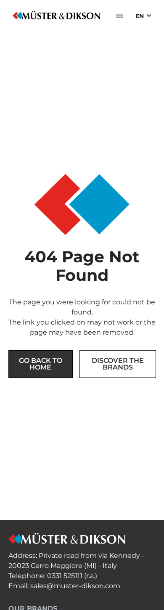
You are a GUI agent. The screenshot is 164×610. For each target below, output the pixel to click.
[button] (119, 16)
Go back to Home (40, 363)
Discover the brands (118, 363)
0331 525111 (64, 576)
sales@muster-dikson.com (75, 586)
